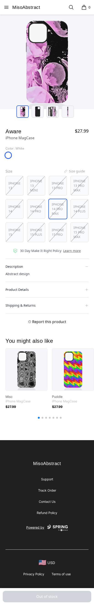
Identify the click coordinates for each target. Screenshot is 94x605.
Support (47, 479)
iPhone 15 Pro (58, 232)
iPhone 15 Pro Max (79, 232)
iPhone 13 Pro (58, 185)
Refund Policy (47, 513)
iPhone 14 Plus (79, 208)
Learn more (72, 251)
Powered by (35, 527)
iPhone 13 (14, 185)
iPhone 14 (14, 208)
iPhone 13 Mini (36, 185)
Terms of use (61, 574)
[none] (74, 171)
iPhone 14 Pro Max (58, 209)
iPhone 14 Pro (36, 208)
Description (14, 266)
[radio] (14, 185)
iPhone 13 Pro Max (79, 185)
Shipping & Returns (20, 305)
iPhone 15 (14, 232)
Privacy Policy (33, 574)
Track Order (47, 490)
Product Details (17, 289)
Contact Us (47, 501)
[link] (26, 369)
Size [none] (8, 171)
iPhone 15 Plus (36, 232)
